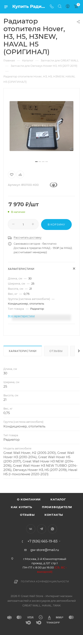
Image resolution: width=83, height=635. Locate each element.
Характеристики (23, 351)
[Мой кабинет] (68, 7)
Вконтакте (30, 528)
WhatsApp (52, 528)
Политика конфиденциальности (45, 581)
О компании (29, 499)
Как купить (21, 507)
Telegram (41, 528)
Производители (57, 507)
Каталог (58, 499)
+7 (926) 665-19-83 (42, 541)
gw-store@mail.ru (44, 550)
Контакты (53, 514)
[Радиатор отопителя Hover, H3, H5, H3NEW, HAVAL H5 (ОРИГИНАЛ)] (41, 126)
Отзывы (56, 351)
